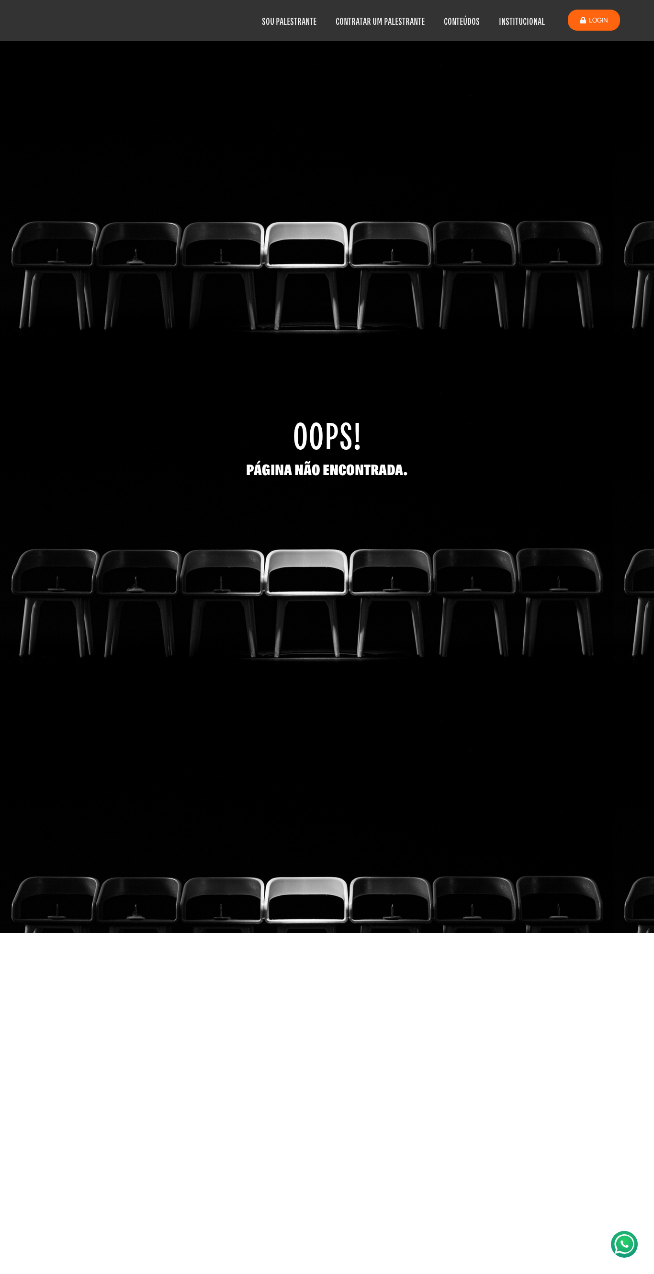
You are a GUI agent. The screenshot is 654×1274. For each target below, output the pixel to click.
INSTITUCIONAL (522, 20)
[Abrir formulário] (624, 1244)
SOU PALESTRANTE (289, 20)
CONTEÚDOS (462, 20)
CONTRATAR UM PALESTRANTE (380, 20)
